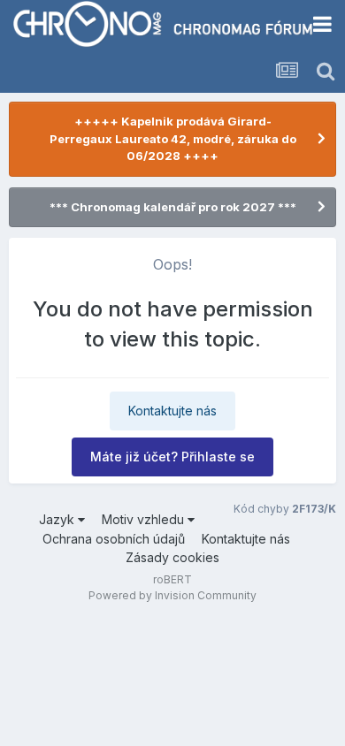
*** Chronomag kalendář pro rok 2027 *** (173, 207)
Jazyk (58, 519)
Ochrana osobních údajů (113, 538)
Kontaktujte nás (172, 410)
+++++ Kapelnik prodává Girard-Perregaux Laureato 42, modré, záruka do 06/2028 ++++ (173, 138)
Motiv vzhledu (145, 519)
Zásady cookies (172, 557)
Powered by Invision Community (172, 595)
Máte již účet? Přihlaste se (172, 456)
